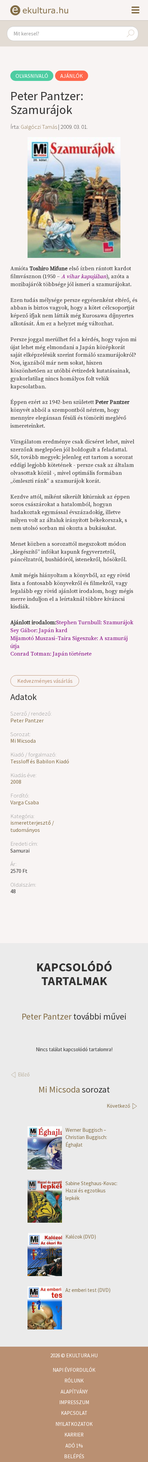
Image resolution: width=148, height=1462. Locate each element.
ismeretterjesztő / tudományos (32, 826)
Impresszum (74, 1402)
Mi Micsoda (23, 740)
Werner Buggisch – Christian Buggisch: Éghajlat (86, 1137)
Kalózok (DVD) (80, 1236)
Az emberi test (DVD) (87, 1290)
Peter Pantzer (27, 720)
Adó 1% (74, 1445)
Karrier (74, 1434)
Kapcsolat (74, 1413)
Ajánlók (71, 75)
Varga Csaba (24, 802)
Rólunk (74, 1380)
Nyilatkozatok (74, 1424)
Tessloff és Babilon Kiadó (39, 761)
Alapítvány (74, 1391)
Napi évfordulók (74, 1370)
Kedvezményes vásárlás (45, 680)
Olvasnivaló (31, 75)
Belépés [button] (74, 1456)
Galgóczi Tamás (39, 126)
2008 (15, 781)
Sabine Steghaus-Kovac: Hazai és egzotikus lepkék (91, 1190)
